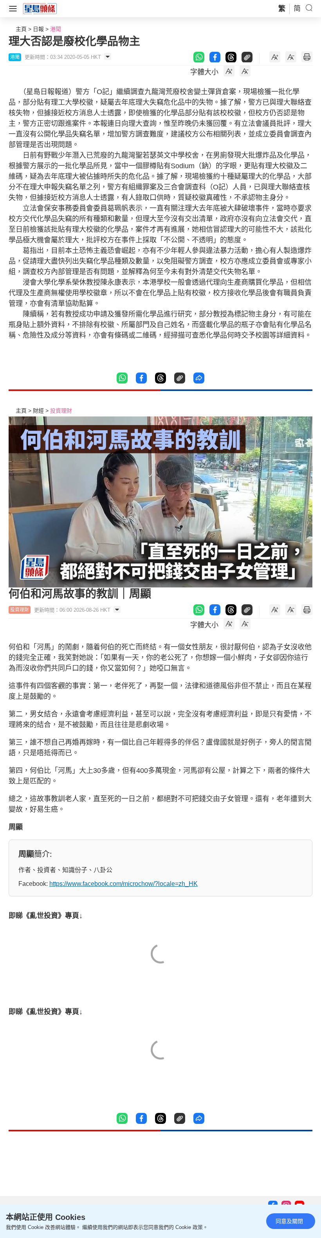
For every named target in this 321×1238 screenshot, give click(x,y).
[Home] (40, 8)
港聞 (55, 29)
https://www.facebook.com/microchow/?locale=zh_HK (123, 883)
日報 (38, 29)
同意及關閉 (289, 1221)
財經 (38, 410)
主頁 (21, 29)
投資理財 (61, 410)
